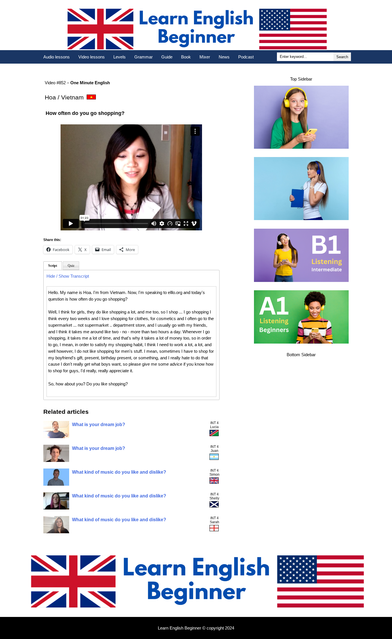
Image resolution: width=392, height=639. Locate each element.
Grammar (143, 56)
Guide (166, 56)
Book (186, 56)
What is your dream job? (98, 424)
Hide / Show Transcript (67, 276)
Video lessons (91, 56)
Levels (119, 56)
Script (52, 266)
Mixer (204, 56)
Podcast (246, 56)
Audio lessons (56, 56)
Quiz (71, 266)
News (224, 56)
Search (342, 57)
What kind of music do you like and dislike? (119, 472)
